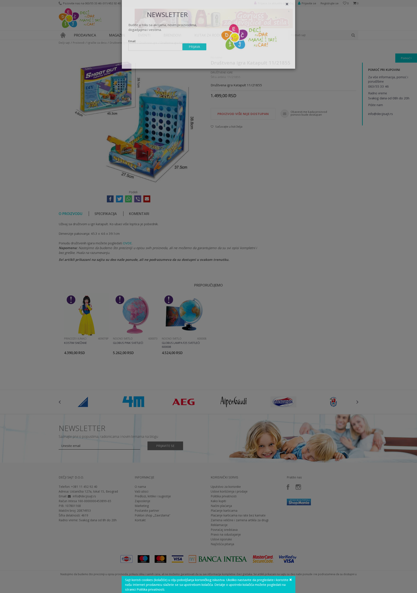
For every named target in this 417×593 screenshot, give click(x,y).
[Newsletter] (250, 43)
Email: (132, 49)
